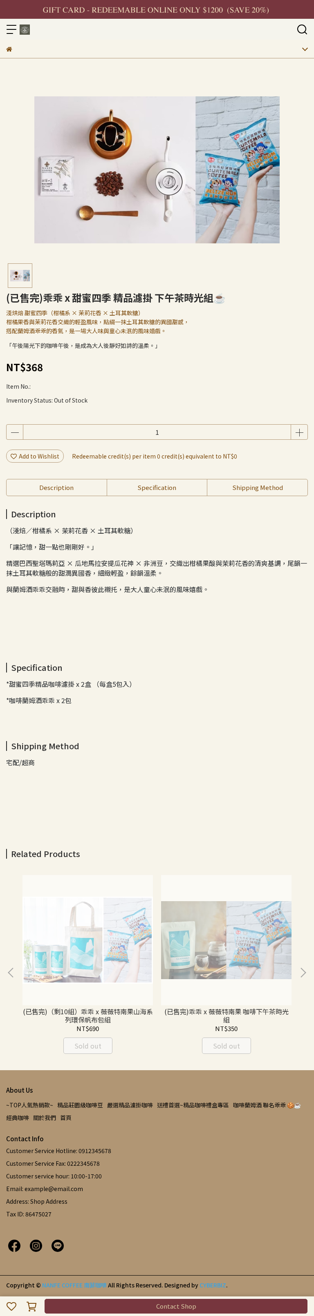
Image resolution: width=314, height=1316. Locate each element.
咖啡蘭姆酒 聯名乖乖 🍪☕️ (267, 1105)
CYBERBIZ (213, 1285)
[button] (303, 973)
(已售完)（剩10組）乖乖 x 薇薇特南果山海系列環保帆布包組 (88, 1015)
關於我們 (44, 1117)
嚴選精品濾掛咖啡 (130, 1105)
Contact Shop (176, 1306)
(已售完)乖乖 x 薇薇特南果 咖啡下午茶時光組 (226, 1015)
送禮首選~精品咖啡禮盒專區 (193, 1105)
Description (56, 487)
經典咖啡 (17, 1117)
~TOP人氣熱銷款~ (29, 1105)
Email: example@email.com (44, 1189)
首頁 (66, 1117)
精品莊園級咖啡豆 (80, 1105)
